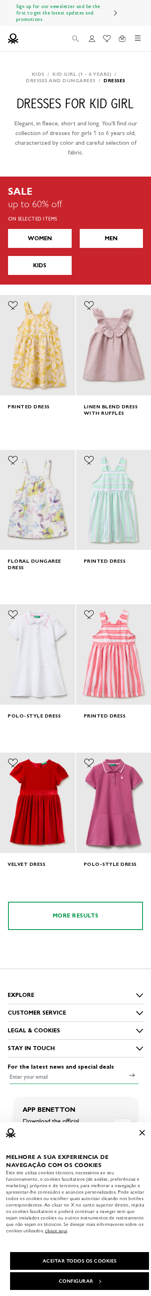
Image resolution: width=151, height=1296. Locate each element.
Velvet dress (26, 864)
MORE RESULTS (76, 915)
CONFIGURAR (76, 1281)
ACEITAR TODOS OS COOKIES (80, 1261)
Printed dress (29, 407)
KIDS (39, 265)
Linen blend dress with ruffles (111, 410)
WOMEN (40, 238)
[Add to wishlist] (13, 305)
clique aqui (56, 1231)
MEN (111, 238)
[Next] (115, 12)
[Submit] (132, 1075)
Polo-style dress (34, 716)
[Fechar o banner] (142, 1133)
